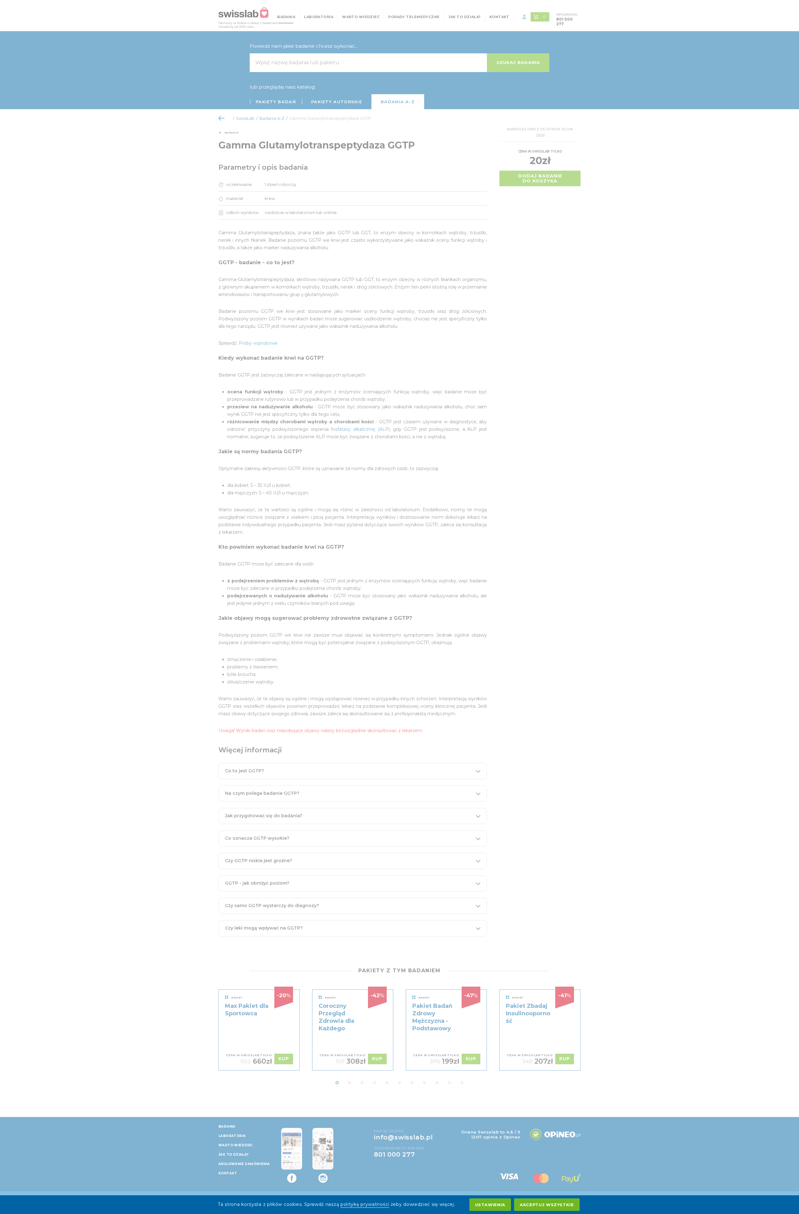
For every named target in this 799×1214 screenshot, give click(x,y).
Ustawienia (490, 1204)
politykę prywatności (365, 1204)
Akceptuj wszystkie (547, 1204)
